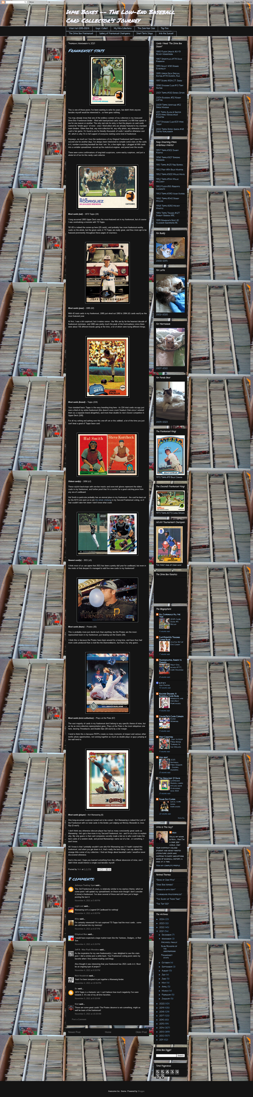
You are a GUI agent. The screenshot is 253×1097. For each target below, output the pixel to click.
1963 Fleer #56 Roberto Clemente (168, 187)
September (167, 966)
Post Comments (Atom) (113, 1040)
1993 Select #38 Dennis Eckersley (167, 67)
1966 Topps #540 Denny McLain (167, 199)
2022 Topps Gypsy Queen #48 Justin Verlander (170, 130)
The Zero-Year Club (146, 28)
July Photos (164, 685)
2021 (161, 931)
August (165, 970)
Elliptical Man (81, 934)
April (164, 986)
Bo (76, 989)
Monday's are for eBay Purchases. (176, 701)
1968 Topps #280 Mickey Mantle (168, 207)
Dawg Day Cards (167, 799)
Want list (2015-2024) (79, 28)
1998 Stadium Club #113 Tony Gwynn (169, 86)
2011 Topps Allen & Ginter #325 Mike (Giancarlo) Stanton (168, 114)
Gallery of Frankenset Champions (114, 33)
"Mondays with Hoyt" (166, 889)
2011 (161, 1039)
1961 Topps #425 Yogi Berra (169, 164)
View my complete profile (168, 865)
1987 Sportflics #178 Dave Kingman (169, 60)
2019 (162, 1007)
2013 (161, 1031)
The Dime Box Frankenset (81, 33)
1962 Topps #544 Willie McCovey (167, 180)
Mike (77, 919)
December (167, 934)
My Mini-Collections (122, 28)
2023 (162, 923)
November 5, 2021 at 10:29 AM (88, 1014)
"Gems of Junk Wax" (165, 879)
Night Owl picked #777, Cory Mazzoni (176, 667)
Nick (174, 832)
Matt (77, 1004)
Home (108, 1032)
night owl (79, 906)
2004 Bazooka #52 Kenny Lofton (168, 98)
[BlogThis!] (101, 869)
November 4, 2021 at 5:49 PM (87, 900)
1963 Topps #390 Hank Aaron (170, 193)
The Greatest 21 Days (169, 778)
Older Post (141, 1032)
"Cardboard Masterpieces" (169, 894)
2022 (162, 927)
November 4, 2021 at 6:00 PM (87, 913)
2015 (162, 1023)
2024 (162, 919)
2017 (162, 1015)
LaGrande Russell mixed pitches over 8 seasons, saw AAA (176, 785)
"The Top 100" (162, 903)
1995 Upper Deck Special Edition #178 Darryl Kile (168, 74)
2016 (162, 1019)
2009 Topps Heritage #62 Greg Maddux (168, 106)
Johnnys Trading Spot (85, 885)
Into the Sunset (166, 33)
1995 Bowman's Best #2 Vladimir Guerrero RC (167, 221)
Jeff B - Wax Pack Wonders (87, 950)
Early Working (174, 720)
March (165, 990)
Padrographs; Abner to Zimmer (170, 661)
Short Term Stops (144, 33)
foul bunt (163, 757)
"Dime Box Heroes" (164, 884)
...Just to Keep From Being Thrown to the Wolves (176, 743)
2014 (162, 1027)
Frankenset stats (166, 956)
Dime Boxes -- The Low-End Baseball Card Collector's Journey (120, 16)
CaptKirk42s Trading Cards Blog (169, 638)
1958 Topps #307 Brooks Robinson (168, 158)
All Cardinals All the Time (169, 615)
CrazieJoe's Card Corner (171, 716)
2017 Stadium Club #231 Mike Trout (170, 123)
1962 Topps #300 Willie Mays (170, 174)
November (167, 938)
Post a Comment (79, 1019)
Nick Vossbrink (81, 976)
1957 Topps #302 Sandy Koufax (167, 151)
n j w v (162, 682)
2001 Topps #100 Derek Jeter (170, 92)
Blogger (141, 1091)
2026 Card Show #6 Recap (175, 622)
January (166, 998)
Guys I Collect (102, 28)
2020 (162, 1003)
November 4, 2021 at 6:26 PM (87, 944)
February (167, 994)
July (164, 974)
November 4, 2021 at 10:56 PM (88, 983)
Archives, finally (169, 942)
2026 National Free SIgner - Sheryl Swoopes (176, 764)
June (164, 978)
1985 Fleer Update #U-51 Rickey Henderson (168, 52)
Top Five (164, 28)
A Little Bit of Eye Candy (176, 643)
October (166, 962)
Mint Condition (166, 736)
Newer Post (74, 1032)
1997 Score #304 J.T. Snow (169, 80)
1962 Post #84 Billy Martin (169, 169)
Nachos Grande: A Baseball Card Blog (169, 694)
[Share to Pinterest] (109, 869)
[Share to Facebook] (107, 869)
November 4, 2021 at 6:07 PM (87, 929)
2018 (162, 1011)
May (164, 982)
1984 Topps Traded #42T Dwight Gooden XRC (168, 214)
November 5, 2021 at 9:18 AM (87, 998)
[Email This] (98, 869)
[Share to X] (104, 869)
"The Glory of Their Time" (168, 899)
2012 (161, 1035)
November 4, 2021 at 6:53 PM (87, 970)
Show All (181, 818)
